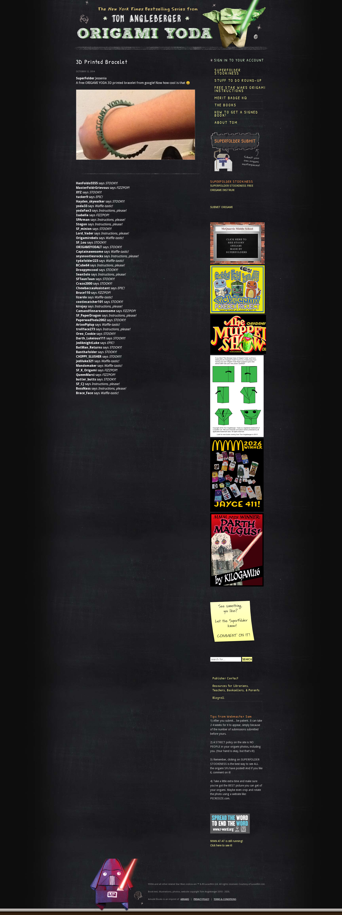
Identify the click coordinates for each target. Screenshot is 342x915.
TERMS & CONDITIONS (225, 899)
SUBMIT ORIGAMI (221, 207)
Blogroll (219, 697)
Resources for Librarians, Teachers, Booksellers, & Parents (236, 688)
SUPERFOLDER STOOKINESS (228, 185)
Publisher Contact (225, 678)
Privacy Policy (201, 899)
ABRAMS (184, 899)
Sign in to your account (239, 60)
